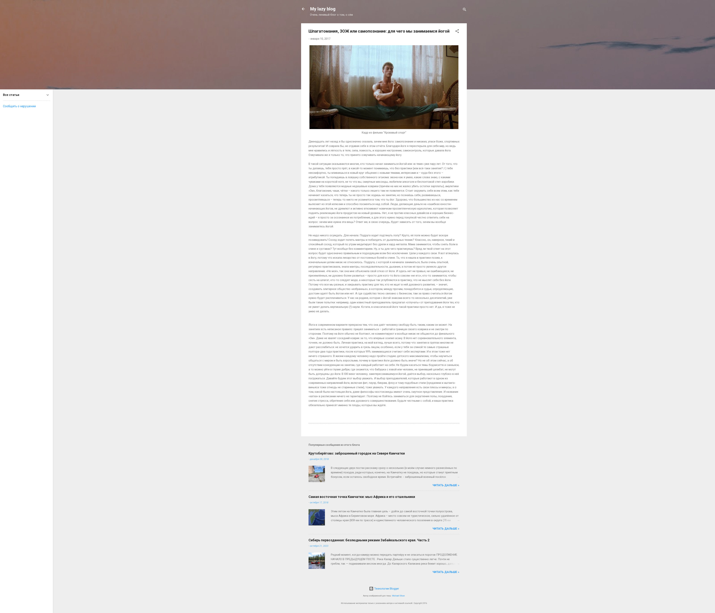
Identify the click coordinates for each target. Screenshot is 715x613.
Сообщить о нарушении (19, 106)
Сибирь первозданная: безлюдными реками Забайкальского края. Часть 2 (369, 540)
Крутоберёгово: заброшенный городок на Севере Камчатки (357, 453)
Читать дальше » (446, 485)
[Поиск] (464, 10)
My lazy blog (323, 9)
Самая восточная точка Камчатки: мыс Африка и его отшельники (362, 497)
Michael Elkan (398, 596)
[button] (457, 32)
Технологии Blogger (386, 588)
